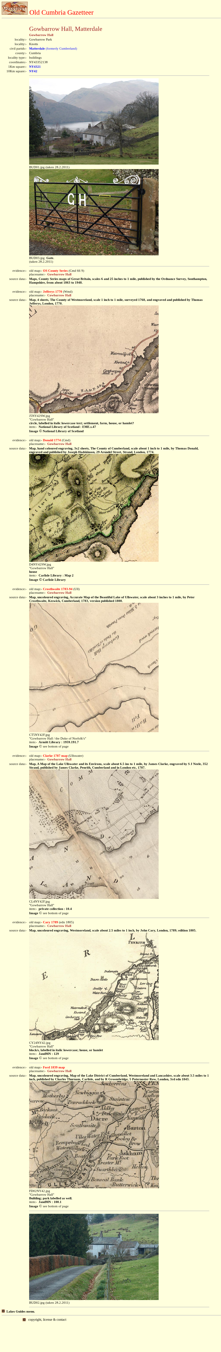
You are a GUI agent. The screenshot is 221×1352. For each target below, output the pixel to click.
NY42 (33, 71)
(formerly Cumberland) (53, 48)
